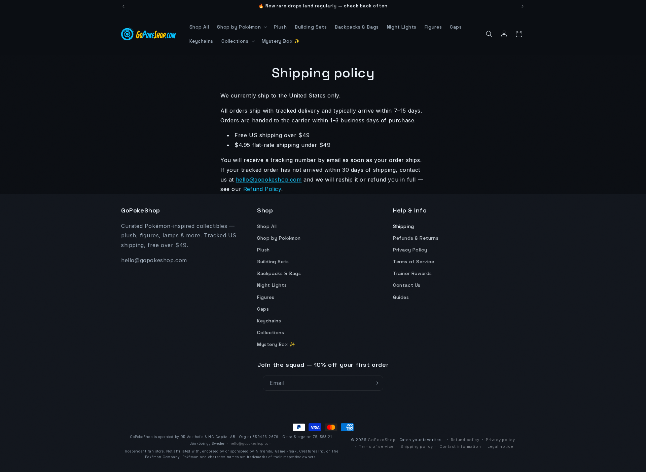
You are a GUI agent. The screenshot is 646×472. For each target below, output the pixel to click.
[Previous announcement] (123, 6)
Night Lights (272, 285)
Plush (263, 250)
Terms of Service (413, 262)
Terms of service (376, 446)
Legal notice (500, 446)
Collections (270, 332)
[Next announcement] (522, 6)
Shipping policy (416, 446)
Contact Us (407, 285)
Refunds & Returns (415, 238)
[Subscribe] (375, 383)
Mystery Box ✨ (276, 345)
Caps (263, 309)
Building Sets (273, 262)
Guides (401, 297)
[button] (241, 27)
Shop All (267, 226)
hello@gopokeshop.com (269, 179)
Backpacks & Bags (279, 274)
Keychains (269, 321)
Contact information (460, 446)
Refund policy (465, 439)
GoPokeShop (381, 439)
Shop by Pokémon (279, 238)
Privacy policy (500, 439)
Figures (265, 297)
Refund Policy (262, 189)
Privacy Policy (410, 250)
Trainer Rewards (412, 274)
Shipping (403, 226)
